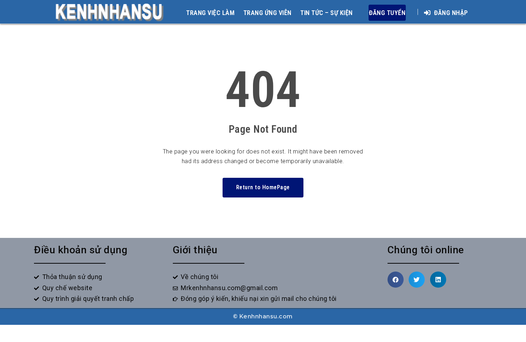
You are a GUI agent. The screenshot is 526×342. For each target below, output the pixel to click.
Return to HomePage (263, 187)
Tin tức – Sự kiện (326, 12)
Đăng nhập (450, 12)
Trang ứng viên (267, 12)
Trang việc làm (210, 12)
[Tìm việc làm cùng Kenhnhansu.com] (109, 11)
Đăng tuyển (387, 12)
